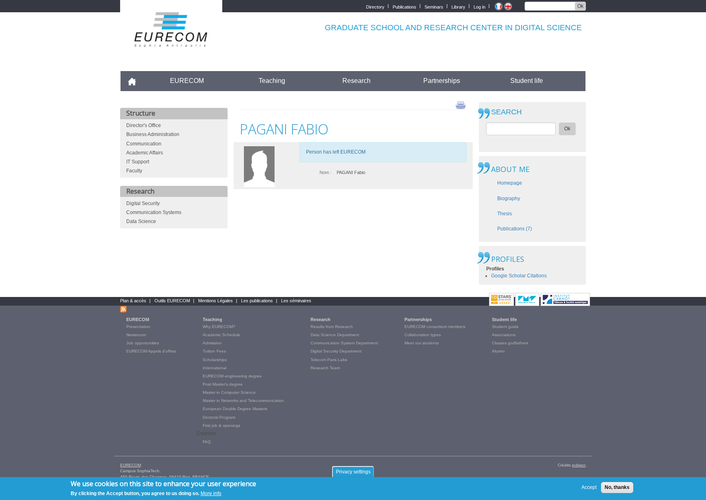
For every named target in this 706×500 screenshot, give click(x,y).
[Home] (171, 41)
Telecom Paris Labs (329, 359)
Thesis (504, 214)
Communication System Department (344, 343)
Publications (404, 6)
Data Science (141, 221)
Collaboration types (422, 335)
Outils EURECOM (172, 300)
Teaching (272, 80)
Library (458, 6)
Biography (508, 198)
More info (211, 493)
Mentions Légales (215, 300)
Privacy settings (353, 472)
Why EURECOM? (219, 326)
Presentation (138, 326)
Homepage (509, 183)
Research (356, 80)
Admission (212, 343)
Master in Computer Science (229, 392)
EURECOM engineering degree (232, 376)
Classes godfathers (510, 343)
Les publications (257, 300)
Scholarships (215, 359)
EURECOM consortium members (434, 326)
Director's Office (143, 125)
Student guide (505, 326)
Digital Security (143, 203)
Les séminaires (296, 300)
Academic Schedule (221, 335)
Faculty (134, 171)
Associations (504, 335)
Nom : (325, 172)
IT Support (137, 162)
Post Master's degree (223, 384)
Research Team (325, 368)
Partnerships (441, 80)
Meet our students (421, 343)
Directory (375, 6)
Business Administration (152, 134)
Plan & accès (133, 300)
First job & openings (221, 425)
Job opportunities (142, 343)
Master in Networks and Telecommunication (243, 400)
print (461, 104)
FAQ (207, 442)
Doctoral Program (219, 417)
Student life (526, 80)
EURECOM (187, 80)
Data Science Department (335, 335)
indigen (579, 465)
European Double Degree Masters (235, 408)
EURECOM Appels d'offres (151, 351)
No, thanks (617, 487)
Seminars (433, 6)
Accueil (135, 80)
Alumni (498, 351)
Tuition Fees (214, 351)
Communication (143, 144)
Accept (589, 487)
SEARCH (506, 112)
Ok (580, 6)
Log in (479, 6)
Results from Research (332, 326)
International (214, 368)
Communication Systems (153, 212)
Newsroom (136, 335)
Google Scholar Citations (519, 276)
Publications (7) (514, 229)
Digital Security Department (336, 351)
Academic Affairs (144, 153)
